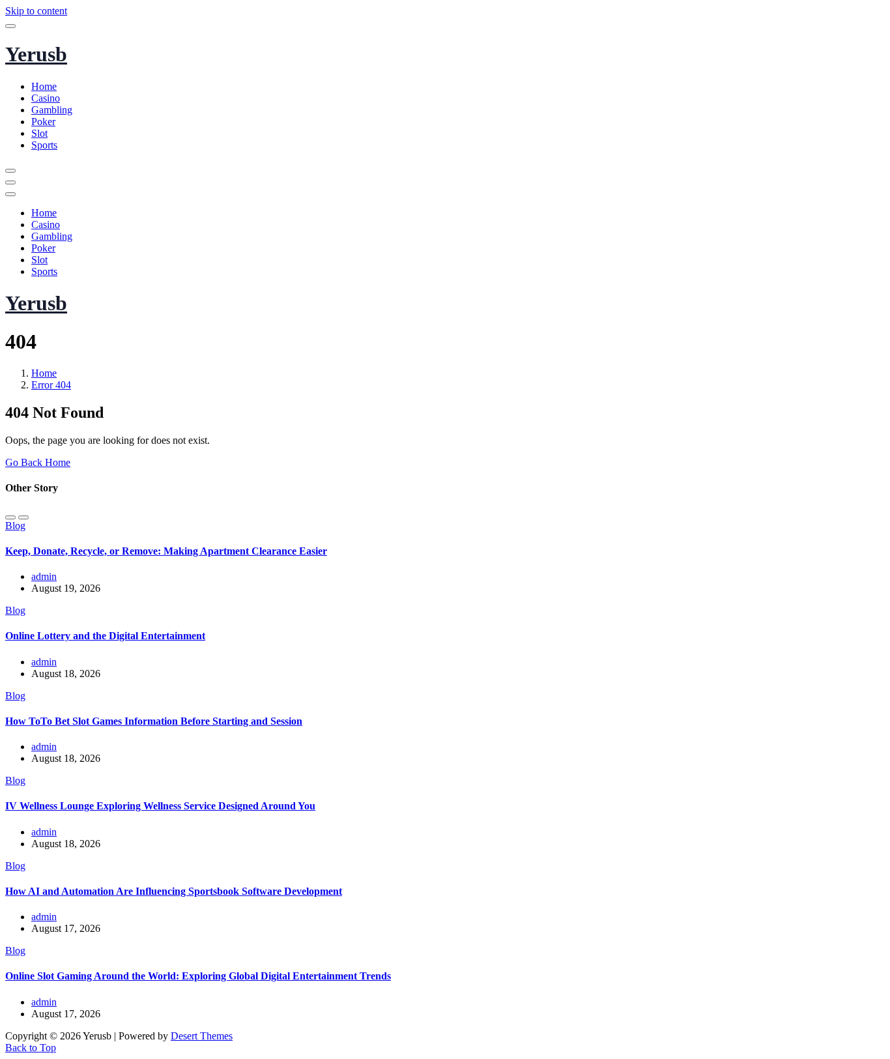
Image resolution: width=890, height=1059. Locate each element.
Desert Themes (202, 1035)
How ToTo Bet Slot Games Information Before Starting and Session (153, 721)
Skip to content (36, 10)
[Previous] (10, 517)
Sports (44, 145)
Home (44, 86)
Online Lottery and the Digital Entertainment (105, 635)
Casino (45, 98)
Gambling (51, 109)
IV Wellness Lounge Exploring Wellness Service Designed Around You (160, 805)
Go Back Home (37, 462)
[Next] (23, 517)
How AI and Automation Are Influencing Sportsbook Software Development (173, 891)
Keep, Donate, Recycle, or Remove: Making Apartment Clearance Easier (166, 551)
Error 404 (51, 384)
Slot (39, 133)
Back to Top (30, 1047)
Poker (43, 121)
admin (44, 576)
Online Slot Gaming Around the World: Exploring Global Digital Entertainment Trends (198, 975)
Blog (15, 525)
